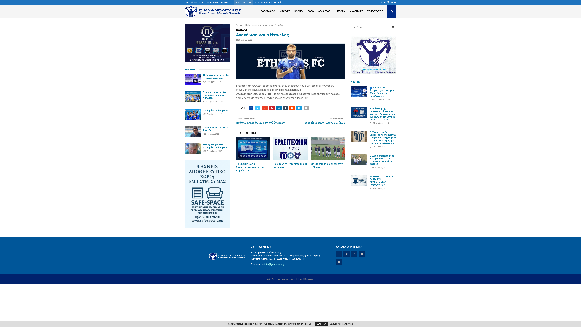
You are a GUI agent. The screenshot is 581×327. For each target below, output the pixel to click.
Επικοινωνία (212, 2)
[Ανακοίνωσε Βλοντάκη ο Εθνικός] (193, 131)
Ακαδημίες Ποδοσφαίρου (216, 110)
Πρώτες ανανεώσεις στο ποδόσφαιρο (260, 122)
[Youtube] (392, 2)
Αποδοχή (321, 324)
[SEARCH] (393, 27)
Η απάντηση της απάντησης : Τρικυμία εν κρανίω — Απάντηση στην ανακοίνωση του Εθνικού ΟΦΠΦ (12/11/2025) (382, 114)
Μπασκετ (285, 11)
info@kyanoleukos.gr (274, 264)
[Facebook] (381, 2)
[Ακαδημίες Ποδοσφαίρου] (193, 114)
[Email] (395, 2)
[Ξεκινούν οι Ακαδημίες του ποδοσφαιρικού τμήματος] (193, 96)
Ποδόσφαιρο (241, 30)
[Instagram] (388, 2)
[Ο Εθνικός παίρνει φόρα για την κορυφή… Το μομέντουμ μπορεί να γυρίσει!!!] (359, 159)
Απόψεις (225, 2)
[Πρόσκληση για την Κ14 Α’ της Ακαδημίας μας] (193, 79)
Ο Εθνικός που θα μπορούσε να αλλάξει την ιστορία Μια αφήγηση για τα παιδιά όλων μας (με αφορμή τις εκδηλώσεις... (383, 137)
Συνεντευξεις (375, 11)
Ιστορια (341, 11)
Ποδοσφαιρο (268, 11)
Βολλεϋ (298, 11)
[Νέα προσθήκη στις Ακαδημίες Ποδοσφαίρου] (193, 148)
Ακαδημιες (356, 11)
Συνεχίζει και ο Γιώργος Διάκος (324, 122)
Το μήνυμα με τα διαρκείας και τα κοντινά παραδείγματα (250, 167)
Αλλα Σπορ (324, 11)
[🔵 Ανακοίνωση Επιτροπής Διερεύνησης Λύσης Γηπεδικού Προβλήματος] (359, 91)
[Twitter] (385, 2)
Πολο (311, 11)
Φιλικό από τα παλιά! (271, 2)
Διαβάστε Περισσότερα (341, 324)
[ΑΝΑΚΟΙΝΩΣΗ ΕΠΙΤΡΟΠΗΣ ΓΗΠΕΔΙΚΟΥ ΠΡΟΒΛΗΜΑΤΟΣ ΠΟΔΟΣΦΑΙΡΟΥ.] (359, 180)
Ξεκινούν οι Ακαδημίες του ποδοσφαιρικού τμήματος (214, 95)
